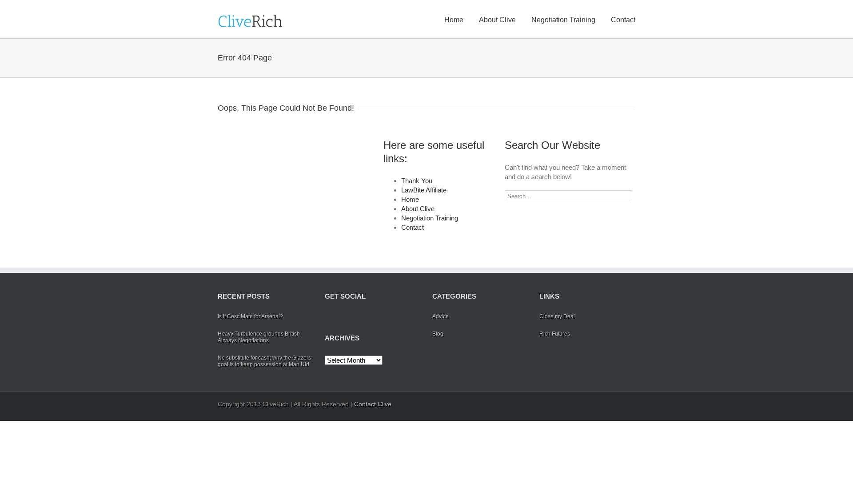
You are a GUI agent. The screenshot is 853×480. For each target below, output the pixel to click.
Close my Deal (557, 316)
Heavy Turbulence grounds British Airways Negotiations (259, 337)
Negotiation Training (563, 20)
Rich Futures (554, 334)
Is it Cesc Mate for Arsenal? (250, 316)
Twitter (340, 316)
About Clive (497, 20)
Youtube (372, 318)
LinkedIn (355, 316)
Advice (440, 316)
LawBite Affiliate (423, 190)
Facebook (327, 317)
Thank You (416, 180)
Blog (437, 334)
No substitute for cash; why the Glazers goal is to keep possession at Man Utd (264, 361)
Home (453, 20)
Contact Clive (372, 404)
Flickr (392, 317)
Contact (623, 20)
